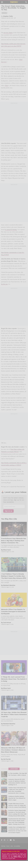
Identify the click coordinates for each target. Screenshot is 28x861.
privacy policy (17, 856)
